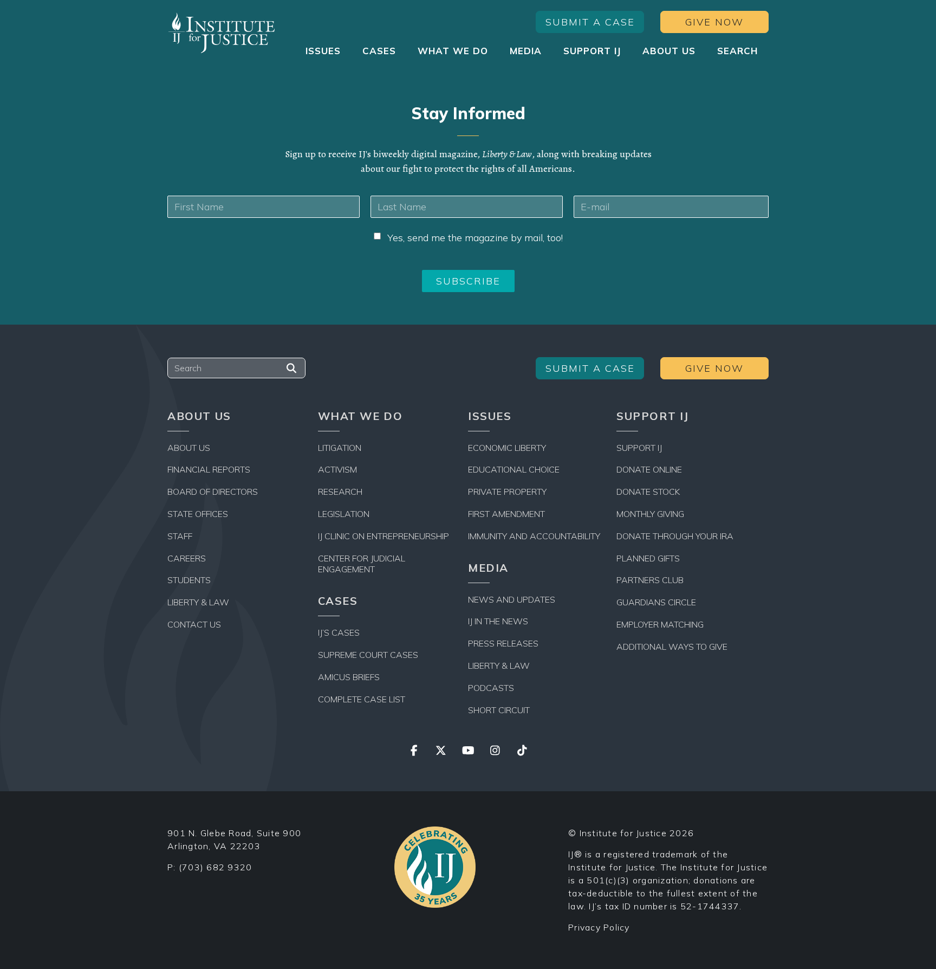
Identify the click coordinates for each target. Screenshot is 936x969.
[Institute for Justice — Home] (221, 32)
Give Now (714, 22)
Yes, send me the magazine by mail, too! (475, 237)
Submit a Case (590, 22)
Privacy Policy (599, 927)
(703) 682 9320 (215, 867)
